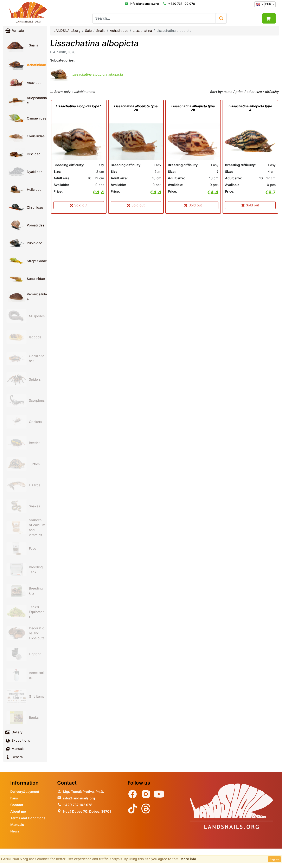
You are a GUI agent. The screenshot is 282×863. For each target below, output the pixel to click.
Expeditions (20, 740)
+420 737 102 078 (181, 3)
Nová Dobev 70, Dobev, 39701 (87, 811)
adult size (254, 92)
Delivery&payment (24, 792)
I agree (274, 859)
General (17, 757)
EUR (268, 4)
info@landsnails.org (144, 3)
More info (188, 859)
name (228, 92)
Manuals (17, 749)
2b (193, 108)
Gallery (17, 732)
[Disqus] (164, 276)
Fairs (14, 798)
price (239, 92)
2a (136, 108)
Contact (16, 805)
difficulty (272, 92)
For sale (17, 30)
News (14, 831)
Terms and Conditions (27, 818)
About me (18, 811)
